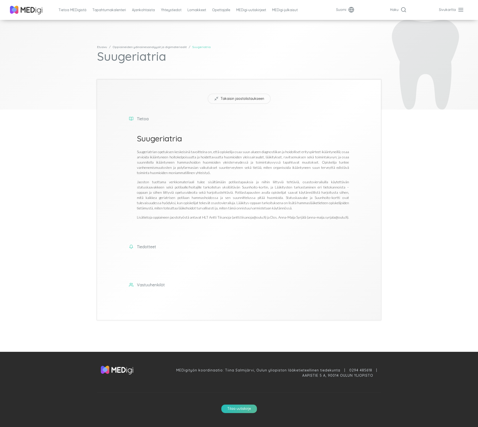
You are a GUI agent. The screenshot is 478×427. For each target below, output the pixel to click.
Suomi (341, 9)
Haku (395, 9)
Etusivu (102, 47)
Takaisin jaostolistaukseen (242, 98)
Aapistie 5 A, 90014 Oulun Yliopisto (337, 375)
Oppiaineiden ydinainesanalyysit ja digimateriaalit (150, 47)
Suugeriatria (201, 47)
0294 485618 (360, 370)
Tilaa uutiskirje (239, 408)
